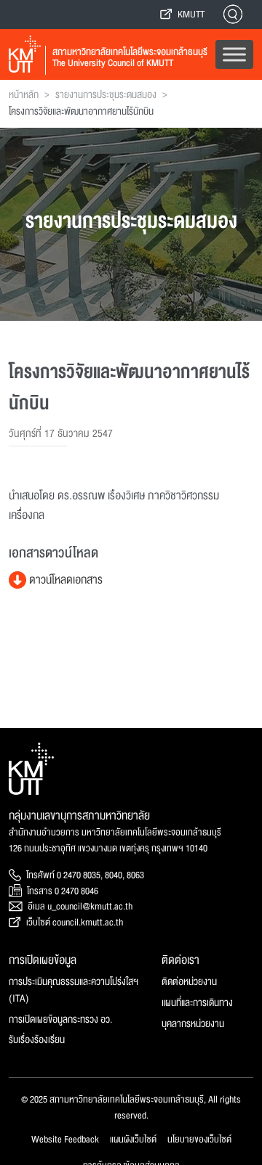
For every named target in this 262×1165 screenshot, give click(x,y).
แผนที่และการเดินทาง (197, 1002)
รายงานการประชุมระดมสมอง (105, 95)
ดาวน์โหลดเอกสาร (64, 580)
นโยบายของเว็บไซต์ (199, 1140)
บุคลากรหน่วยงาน (193, 1023)
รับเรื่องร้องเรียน (37, 1039)
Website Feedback (65, 1140)
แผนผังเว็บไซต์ (133, 1140)
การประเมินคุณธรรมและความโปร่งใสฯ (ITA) (73, 990)
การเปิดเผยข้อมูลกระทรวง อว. (60, 1019)
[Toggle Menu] (234, 54)
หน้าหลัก (24, 95)
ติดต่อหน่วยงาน (189, 981)
